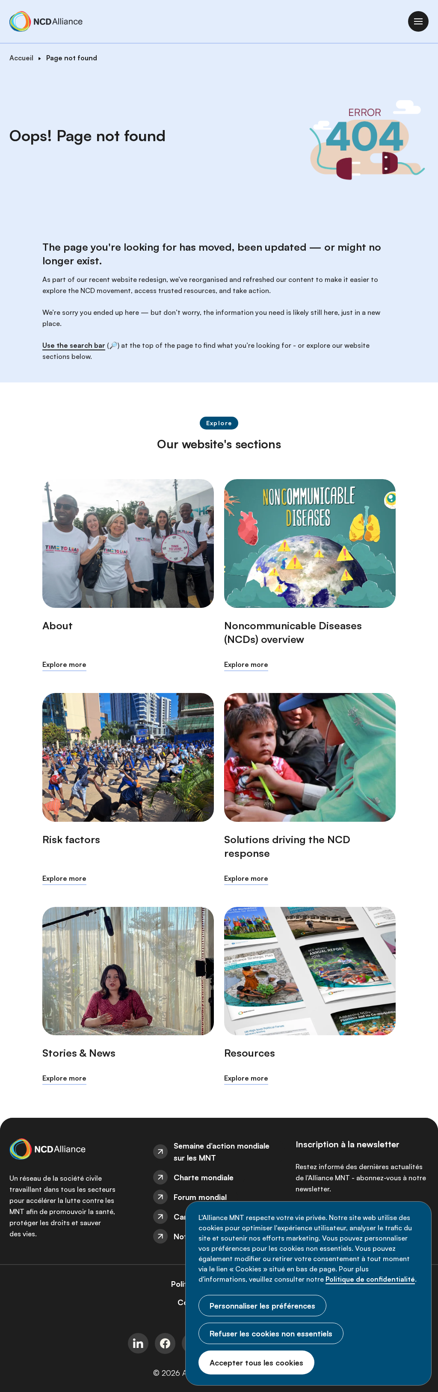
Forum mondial (200, 1197)
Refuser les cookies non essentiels (271, 1333)
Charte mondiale (204, 1177)
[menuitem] (219, 1151)
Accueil (21, 57)
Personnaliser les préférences (262, 1305)
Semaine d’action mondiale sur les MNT (221, 1151)
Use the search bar (73, 345)
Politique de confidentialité (370, 1279)
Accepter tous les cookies (256, 1362)
